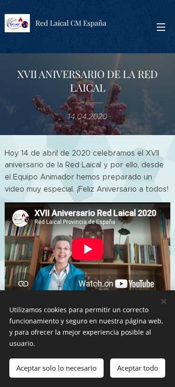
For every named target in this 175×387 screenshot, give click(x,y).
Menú (161, 26)
